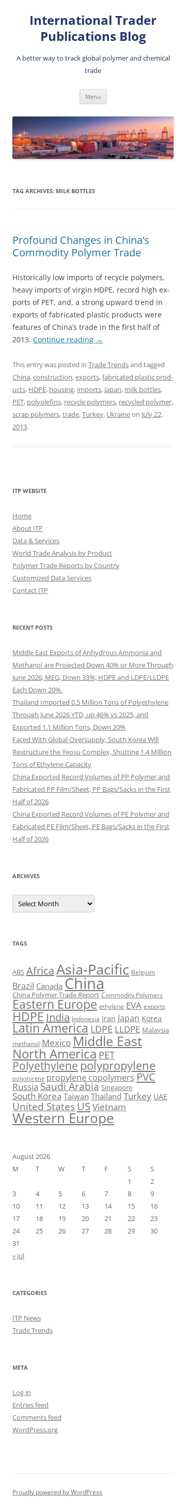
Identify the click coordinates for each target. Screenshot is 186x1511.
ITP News (26, 1318)
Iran (109, 1018)
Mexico (56, 1042)
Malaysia (155, 1030)
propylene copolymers (90, 1077)
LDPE (101, 1028)
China (21, 377)
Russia (25, 1087)
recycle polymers (90, 401)
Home (22, 515)
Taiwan (76, 1096)
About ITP (27, 528)
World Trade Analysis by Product (62, 553)
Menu (93, 96)
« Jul (18, 1255)
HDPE (37, 389)
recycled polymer (145, 401)
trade (71, 414)
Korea (152, 1018)
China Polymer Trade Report (55, 994)
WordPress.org (35, 1429)
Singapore (116, 1087)
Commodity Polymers (132, 995)
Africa (40, 971)
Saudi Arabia (69, 1086)
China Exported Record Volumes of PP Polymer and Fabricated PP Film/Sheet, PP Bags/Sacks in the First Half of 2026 (91, 789)
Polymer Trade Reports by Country (65, 565)
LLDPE (127, 1029)
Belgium (143, 972)
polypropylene (118, 1065)
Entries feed (30, 1405)
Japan (112, 389)
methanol (26, 1044)
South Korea (36, 1096)
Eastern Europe (54, 1004)
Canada (49, 986)
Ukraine (118, 414)
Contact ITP (30, 590)
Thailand (106, 1096)
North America (54, 1053)
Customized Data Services (51, 578)
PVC (146, 1076)
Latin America (50, 1028)
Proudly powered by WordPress (57, 1492)
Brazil (23, 986)
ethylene (111, 1006)
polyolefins (44, 401)
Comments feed (36, 1417)
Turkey (92, 414)
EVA (134, 1005)
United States (43, 1106)
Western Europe (63, 1118)
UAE (160, 1096)
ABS (18, 972)
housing (61, 389)
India (58, 1017)
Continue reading (68, 339)
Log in (21, 1392)
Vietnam (109, 1107)
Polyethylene (45, 1065)
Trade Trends (108, 364)
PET (18, 401)
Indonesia (86, 1019)
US (83, 1106)
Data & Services (35, 540)
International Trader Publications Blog (93, 28)
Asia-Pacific (92, 969)
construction (52, 377)
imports (89, 389)
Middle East (107, 1041)
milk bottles (143, 389)
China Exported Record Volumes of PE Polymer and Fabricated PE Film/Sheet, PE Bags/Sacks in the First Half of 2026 (90, 826)
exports (87, 377)
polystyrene (28, 1078)
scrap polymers (35, 414)
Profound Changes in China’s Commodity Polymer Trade (80, 246)
